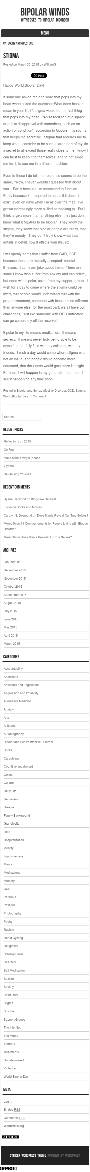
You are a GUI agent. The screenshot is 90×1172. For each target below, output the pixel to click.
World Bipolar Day (15, 396)
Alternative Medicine (18, 701)
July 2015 (10, 611)
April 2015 (11, 635)
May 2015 (10, 627)
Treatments (11, 1052)
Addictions (11, 676)
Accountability (13, 668)
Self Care (10, 962)
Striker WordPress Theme (28, 1155)
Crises (8, 774)
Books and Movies (29, 507)
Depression (12, 799)
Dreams (9, 807)
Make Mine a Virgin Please (22, 457)
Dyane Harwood (15, 499)
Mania (8, 864)
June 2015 (11, 619)
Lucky (8, 507)
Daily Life (10, 791)
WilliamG (50, 64)
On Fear (9, 449)
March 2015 (12, 643)
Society (9, 986)
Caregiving (11, 758)
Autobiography (14, 734)
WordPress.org (14, 1125)
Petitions (10, 905)
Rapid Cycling (13, 937)
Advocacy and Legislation (21, 684)
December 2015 (15, 570)
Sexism (9, 978)
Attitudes (10, 725)
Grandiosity (11, 823)
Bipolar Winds (45, 12)
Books (8, 750)
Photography (12, 913)
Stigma (11, 56)
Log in (8, 1101)
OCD (71, 390)
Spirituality (11, 995)
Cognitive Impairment (18, 766)
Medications (12, 872)
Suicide (9, 1011)
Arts (6, 717)
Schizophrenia (14, 954)
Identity (9, 848)
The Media (11, 1035)
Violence (10, 1068)
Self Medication (14, 970)
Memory (9, 880)
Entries (12, 1109)
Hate (7, 831)
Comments (15, 1117)
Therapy (9, 1043)
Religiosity (11, 946)
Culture (9, 782)
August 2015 (12, 602)
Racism (9, 929)
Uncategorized (14, 1060)
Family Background (17, 815)
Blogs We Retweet (43, 499)
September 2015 (15, 594)
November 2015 (15, 578)
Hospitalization (14, 840)
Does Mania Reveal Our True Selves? (62, 515)
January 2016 (13, 562)
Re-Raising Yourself (17, 474)
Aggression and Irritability (21, 693)
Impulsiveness (13, 856)
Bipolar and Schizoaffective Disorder (41, 390)
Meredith (10, 523)
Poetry (8, 921)
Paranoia (10, 897)
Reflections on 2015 (17, 441)
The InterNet (12, 1027)
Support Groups (14, 1019)
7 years (9, 465)
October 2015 (13, 586)
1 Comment (38, 396)
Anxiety (9, 709)
